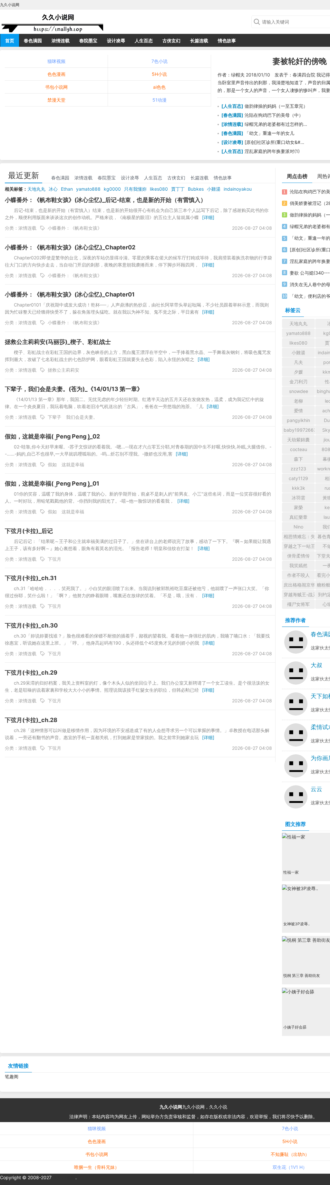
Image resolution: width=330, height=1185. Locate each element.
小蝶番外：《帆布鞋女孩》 (75, 228)
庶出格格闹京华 (299, 584)
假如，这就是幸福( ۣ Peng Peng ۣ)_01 (52, 483)
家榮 (298, 507)
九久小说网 (171, 1107)
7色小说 (159, 61)
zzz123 (298, 468)
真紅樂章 (298, 517)
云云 (316, 789)
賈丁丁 (178, 189)
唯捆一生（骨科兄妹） (96, 1167)
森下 (298, 459)
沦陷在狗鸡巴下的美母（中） (274, 115)
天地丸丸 (36, 189)
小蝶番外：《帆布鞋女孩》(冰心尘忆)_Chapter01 (70, 294)
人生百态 (144, 40)
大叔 (316, 665)
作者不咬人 (298, 575)
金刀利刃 (298, 381)
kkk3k (298, 488)
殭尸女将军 (298, 604)
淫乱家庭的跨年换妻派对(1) (272, 151)
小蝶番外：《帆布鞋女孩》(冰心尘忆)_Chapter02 (70, 247)
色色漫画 (56, 74)
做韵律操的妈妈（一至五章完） (276, 106)
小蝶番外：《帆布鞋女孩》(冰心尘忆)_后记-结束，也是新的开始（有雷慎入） (105, 199)
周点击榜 (297, 176)
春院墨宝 (88, 40)
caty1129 (298, 478)
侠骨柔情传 (298, 555)
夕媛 (298, 372)
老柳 (298, 401)
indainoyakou (238, 189)
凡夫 (298, 362)
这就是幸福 (73, 464)
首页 (9, 40)
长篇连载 (199, 40)
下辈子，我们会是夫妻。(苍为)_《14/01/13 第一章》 (74, 389)
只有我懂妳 (135, 189)
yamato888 (88, 189)
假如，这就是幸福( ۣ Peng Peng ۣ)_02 (52, 436)
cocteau (298, 449)
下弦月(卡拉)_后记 (29, 530)
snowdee (298, 391)
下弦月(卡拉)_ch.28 (31, 720)
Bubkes (196, 189)
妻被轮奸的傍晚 (300, 61)
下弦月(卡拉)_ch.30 (31, 625)
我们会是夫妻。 (82, 417)
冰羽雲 (298, 497)
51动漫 (159, 100)
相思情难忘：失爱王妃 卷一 (299, 536)
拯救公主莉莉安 (63, 370)
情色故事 (227, 40)
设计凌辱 (116, 40)
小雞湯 (213, 189)
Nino (298, 526)
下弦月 (54, 559)
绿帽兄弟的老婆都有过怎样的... (276, 124)
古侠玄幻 (171, 40)
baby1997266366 (299, 430)
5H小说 (159, 74)
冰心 (53, 189)
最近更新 (23, 175)
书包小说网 (56, 87)
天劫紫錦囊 (298, 439)
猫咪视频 (56, 61)
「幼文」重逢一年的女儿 (269, 133)
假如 (52, 464)
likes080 (159, 189)
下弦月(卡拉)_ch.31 (31, 578)
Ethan (67, 189)
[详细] (208, 217)
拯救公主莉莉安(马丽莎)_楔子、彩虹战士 (58, 341)
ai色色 (159, 87)
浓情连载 (61, 40)
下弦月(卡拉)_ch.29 (31, 672)
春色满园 (33, 40)
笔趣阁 (11, 1076)
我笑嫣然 (298, 565)
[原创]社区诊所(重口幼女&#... (274, 142)
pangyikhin (298, 420)
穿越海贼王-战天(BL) (299, 594)
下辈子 (54, 417)
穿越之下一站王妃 (299, 546)
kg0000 (112, 189)
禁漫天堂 (56, 100)
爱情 (298, 410)
